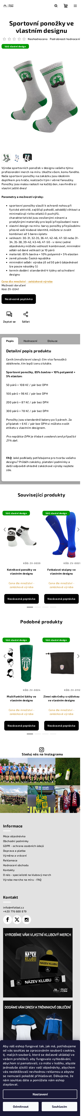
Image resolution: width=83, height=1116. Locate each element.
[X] (17, 919)
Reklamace (10, 860)
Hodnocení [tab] (30, 340)
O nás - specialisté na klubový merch (27, 874)
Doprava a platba (14, 850)
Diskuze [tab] (52, 340)
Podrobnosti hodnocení (65, 39)
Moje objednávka (14, 836)
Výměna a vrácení (15, 855)
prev (5, 529)
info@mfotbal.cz (13, 907)
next (78, 529)
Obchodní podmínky (16, 841)
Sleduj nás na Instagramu (42, 754)
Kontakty (9, 870)
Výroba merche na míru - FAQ (22, 879)
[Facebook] (7, 919)
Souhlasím (59, 1106)
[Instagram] (26, 919)
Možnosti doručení (14, 285)
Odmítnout (21, 1106)
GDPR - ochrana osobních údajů (23, 845)
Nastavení (40, 1094)
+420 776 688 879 (14, 911)
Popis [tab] (10, 340)
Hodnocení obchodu (16, 865)
